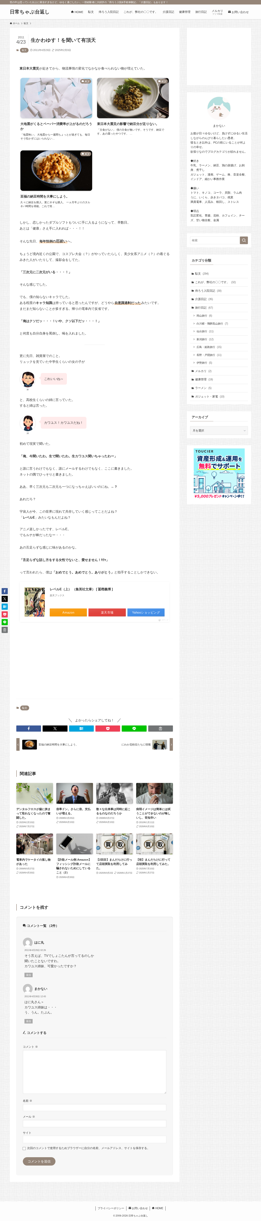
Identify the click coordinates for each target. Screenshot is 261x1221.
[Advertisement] (94, 663)
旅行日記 (204, 307)
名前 (27, 1100)
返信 (28, 975)
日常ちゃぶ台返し (30, 11)
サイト (27, 1132)
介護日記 (204, 299)
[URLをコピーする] (160, 728)
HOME (159, 1208)
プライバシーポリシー (111, 1208)
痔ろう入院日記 (208, 290)
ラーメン (203, 388)
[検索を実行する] (244, 240)
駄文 (24, 50)
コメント (30, 1046)
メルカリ (203, 371)
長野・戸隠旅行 (209, 355)
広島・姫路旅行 (209, 347)
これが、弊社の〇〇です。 (215, 282)
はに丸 (39, 942)
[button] (28, 728)
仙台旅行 (205, 331)
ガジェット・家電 (209, 396)
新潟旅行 (205, 339)
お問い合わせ (139, 1208)
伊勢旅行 (204, 362)
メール (29, 1116)
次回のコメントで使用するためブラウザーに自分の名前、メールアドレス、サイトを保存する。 (88, 1148)
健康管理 (204, 379)
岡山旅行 (204, 315)
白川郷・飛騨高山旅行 (212, 323)
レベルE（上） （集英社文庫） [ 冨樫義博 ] (81, 589)
